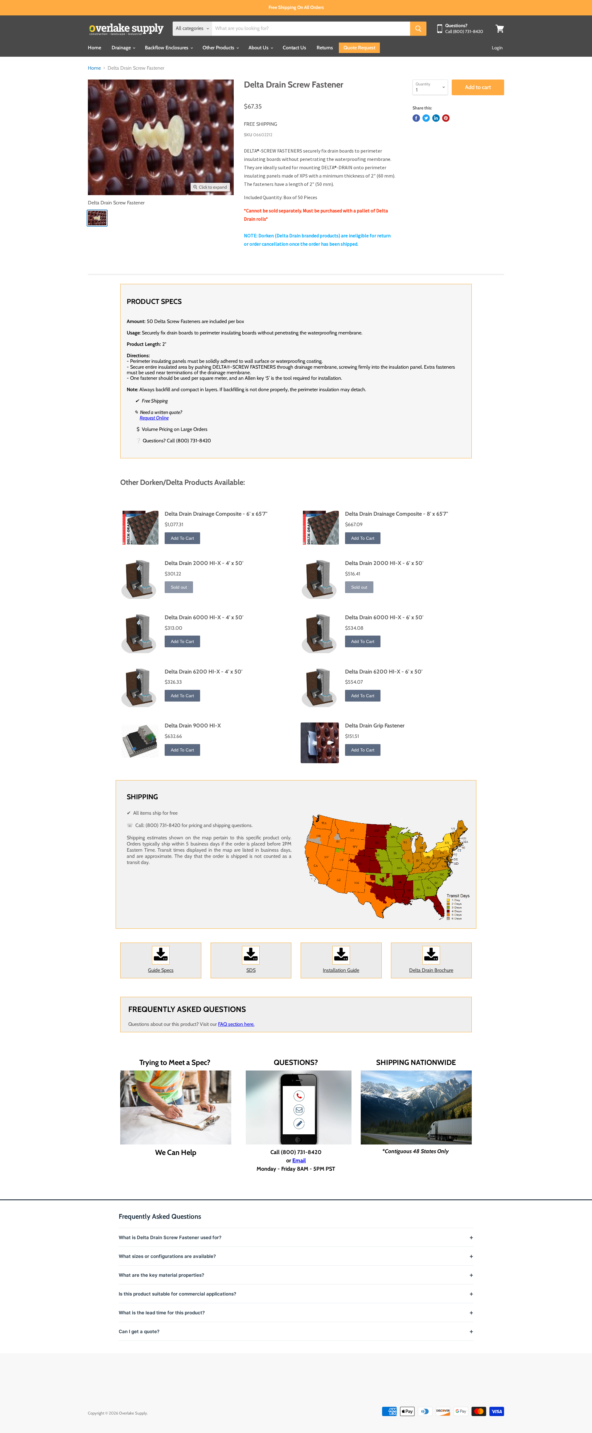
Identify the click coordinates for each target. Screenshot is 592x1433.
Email (299, 1160)
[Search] (418, 29)
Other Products (219, 48)
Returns (325, 48)
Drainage (122, 48)
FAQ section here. (236, 1024)
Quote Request (359, 48)
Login (497, 48)
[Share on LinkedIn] (436, 118)
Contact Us (294, 48)
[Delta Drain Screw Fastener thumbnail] (97, 218)
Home (94, 48)
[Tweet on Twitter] (426, 118)
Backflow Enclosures (167, 48)
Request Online (154, 418)
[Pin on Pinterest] (446, 118)
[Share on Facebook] (416, 118)
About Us (259, 48)
